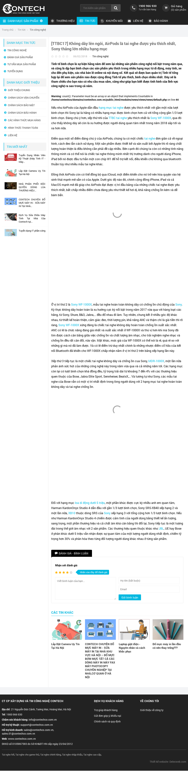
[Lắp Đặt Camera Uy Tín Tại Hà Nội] (66, 629)
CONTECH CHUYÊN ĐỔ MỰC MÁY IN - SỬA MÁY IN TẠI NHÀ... (32, 203)
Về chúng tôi (149, 701)
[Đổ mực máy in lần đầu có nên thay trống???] (168, 629)
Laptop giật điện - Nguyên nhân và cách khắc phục (132, 647)
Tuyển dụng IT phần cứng (32, 230)
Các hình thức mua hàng (24, 120)
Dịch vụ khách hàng (109, 701)
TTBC (112, 118)
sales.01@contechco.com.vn (18, 733)
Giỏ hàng (176, 6)
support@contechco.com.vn (36, 724)
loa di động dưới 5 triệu (90, 503)
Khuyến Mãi (114, 21)
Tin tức (89, 21)
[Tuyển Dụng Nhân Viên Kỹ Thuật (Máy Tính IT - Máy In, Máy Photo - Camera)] (11, 160)
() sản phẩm (178, 9)
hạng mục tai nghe (111, 107)
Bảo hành (160, 21)
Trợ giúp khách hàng (106, 710)
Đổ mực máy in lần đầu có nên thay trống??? (167, 646)
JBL (161, 528)
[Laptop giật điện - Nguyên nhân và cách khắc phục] (134, 629)
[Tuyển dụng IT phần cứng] (11, 235)
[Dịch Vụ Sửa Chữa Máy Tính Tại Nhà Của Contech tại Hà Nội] (11, 219)
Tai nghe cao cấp (92, 754)
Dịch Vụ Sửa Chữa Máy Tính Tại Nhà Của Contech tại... (32, 218)
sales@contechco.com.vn (38, 730)
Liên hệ (137, 21)
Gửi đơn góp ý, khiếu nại (107, 715)
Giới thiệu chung (19, 90)
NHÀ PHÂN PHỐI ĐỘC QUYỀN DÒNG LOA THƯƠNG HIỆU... (32, 187)
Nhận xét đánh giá (66, 565)
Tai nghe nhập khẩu (72, 754)
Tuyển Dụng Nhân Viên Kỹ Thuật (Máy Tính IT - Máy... (32, 158)
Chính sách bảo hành (22, 112)
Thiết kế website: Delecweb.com (168, 761)
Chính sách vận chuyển (23, 97)
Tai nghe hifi (8, 754)
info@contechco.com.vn (43, 719)
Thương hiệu (65, 21)
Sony (178, 304)
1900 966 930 (148, 6)
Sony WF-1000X (160, 118)
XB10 (71, 513)
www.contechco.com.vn (22, 738)
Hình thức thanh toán (23, 127)
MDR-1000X (156, 361)
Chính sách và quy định (107, 721)
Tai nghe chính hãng (50, 754)
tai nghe (121, 118)
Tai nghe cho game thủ (27, 754)
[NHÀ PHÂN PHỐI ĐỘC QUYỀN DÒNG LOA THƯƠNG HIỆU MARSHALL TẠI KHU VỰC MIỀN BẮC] (11, 188)
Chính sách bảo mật (21, 105)
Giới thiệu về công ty (151, 710)
